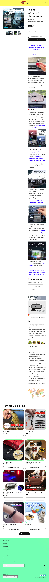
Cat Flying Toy (28, 524)
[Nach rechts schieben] (23, 33)
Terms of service (7, 557)
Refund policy (6, 552)
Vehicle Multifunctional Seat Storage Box (34, 492)
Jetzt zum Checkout (37, 39)
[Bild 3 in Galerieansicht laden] (15, 33)
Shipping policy (6, 554)
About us (5, 543)
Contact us (5, 546)
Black (36, 26)
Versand (29, 21)
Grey (30, 26)
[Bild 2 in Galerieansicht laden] (11, 33)
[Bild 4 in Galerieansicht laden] (19, 33)
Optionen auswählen (14, 436)
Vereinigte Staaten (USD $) (10, 576)
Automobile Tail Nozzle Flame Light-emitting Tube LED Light (13, 493)
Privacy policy (6, 549)
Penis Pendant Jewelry (8, 462)
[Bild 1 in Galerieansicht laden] (8, 33)
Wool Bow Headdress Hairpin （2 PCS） (33, 462)
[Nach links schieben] (4, 33)
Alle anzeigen (24, 533)
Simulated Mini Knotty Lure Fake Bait (11, 431)
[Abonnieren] (23, 565)
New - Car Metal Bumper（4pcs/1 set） (33, 431)
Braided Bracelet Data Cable (9, 524)
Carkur (38, 577)
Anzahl (29, 29)
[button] (3, 2)
